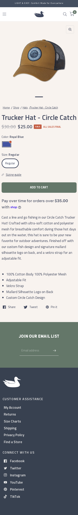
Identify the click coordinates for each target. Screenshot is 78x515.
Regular (10, 163)
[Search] (65, 14)
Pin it (54, 307)
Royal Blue (7, 144)
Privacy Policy (14, 435)
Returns (10, 414)
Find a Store (13, 442)
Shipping (10, 428)
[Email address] (55, 350)
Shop (16, 107)
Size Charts (12, 421)
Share (12, 307)
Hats (25, 107)
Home (6, 107)
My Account (12, 407)
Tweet (33, 307)
